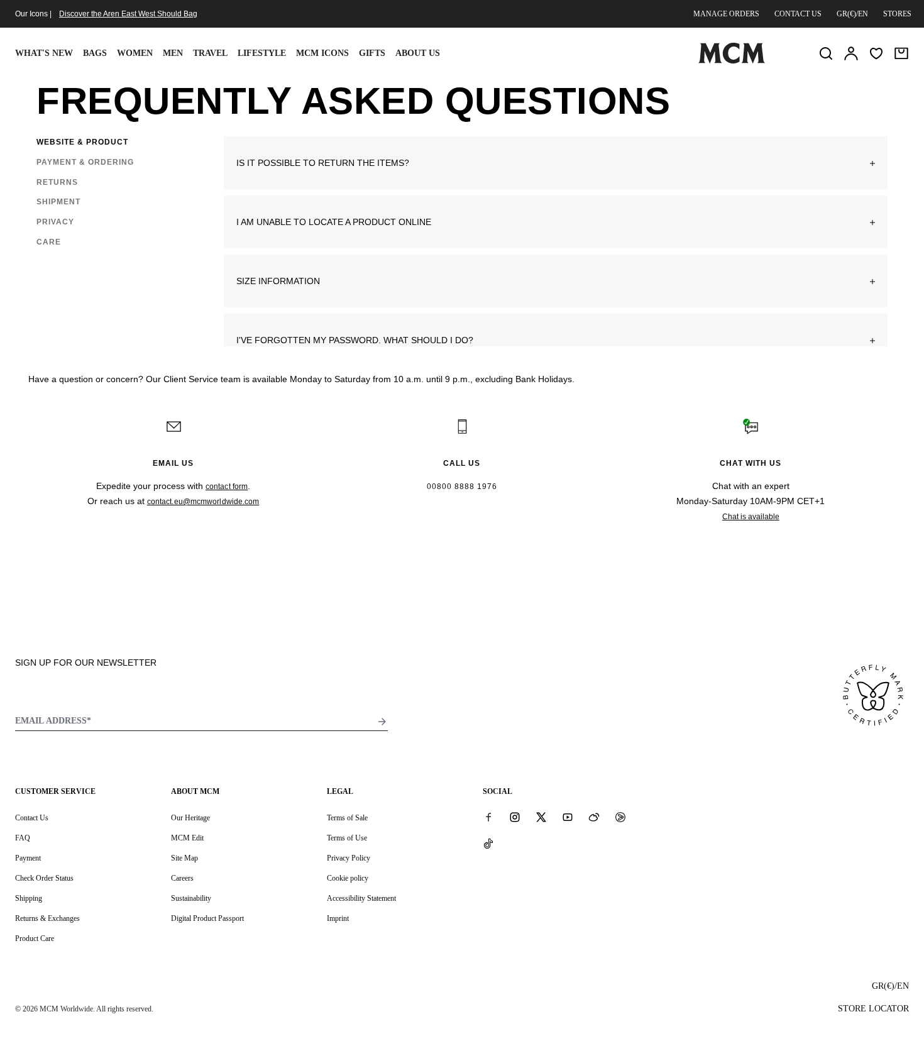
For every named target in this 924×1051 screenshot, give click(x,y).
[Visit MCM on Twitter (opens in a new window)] (541, 817)
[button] (555, 162)
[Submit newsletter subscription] (382, 721)
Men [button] (173, 53)
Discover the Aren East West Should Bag (128, 13)
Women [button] (135, 53)
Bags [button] (95, 53)
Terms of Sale (347, 817)
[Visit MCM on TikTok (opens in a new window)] (488, 843)
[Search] (825, 53)
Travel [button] (210, 53)
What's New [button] (44, 53)
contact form (227, 486)
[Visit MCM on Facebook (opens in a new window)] (488, 817)
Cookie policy (347, 878)
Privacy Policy (348, 858)
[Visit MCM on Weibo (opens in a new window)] (594, 817)
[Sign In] (851, 53)
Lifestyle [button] (262, 53)
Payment (28, 858)
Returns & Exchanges (47, 918)
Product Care (34, 938)
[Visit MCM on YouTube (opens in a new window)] (567, 817)
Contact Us (31, 817)
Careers (182, 878)
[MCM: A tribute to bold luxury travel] (731, 61)
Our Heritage (190, 817)
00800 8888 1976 (462, 486)
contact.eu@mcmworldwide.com (203, 501)
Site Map (184, 858)
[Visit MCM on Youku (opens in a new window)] (620, 817)
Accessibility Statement (361, 898)
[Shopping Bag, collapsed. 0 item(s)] (901, 53)
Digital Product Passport (207, 918)
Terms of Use (347, 838)
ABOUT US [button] (417, 53)
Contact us (798, 13)
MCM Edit (187, 838)
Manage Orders (726, 13)
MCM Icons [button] (322, 53)
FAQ (22, 838)
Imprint (338, 918)
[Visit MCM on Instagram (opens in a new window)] (514, 817)
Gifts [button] (372, 53)
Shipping (28, 898)
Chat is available (750, 516)
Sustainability (191, 898)
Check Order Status (44, 878)
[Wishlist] (876, 53)
